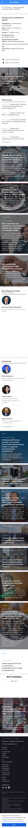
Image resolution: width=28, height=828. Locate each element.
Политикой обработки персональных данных (13, 821)
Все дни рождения (8, 292)
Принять (14, 824)
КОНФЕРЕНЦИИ (5, 781)
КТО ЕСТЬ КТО (5, 764)
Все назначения (7, 426)
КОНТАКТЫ (4, 749)
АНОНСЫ (4, 779)
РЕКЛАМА (4, 777)
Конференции (5, 185)
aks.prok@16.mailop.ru (8, 37)
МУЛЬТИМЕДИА (5, 757)
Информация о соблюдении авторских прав (12, 741)
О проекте (4, 747)
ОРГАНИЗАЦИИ (5, 768)
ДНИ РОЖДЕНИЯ (6, 770)
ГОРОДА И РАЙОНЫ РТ (7, 761)
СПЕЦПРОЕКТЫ (5, 774)
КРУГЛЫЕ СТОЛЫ (6, 772)
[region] (14, 820)
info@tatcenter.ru (6, 784)
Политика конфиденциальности (9, 744)
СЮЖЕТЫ (4, 753)
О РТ (3, 760)
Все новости (6, 142)
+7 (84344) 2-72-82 (13, 32)
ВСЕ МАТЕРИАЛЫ (6, 751)
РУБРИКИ (4, 755)
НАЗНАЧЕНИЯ (5, 766)
